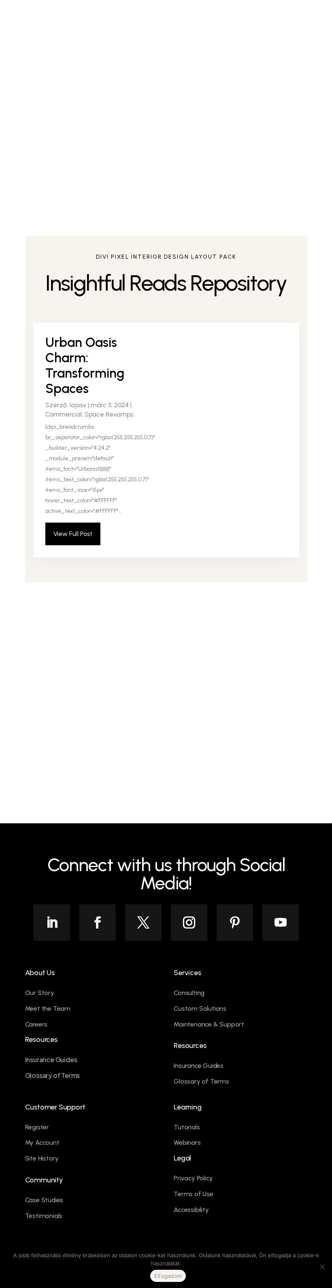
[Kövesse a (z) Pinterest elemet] (235, 922)
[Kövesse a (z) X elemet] (143, 922)
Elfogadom (168, 1276)
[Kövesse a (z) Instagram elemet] (189, 922)
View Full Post (72, 534)
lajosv (78, 405)
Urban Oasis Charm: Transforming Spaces (84, 365)
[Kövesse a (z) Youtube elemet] (280, 922)
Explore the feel (73, 723)
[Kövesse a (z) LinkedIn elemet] (52, 922)
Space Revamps (109, 414)
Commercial (63, 414)
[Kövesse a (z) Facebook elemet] (97, 922)
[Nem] (322, 1266)
